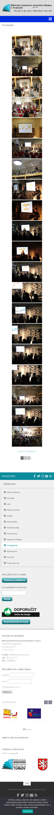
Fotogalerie (12, 545)
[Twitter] (38, 476)
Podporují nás (13, 563)
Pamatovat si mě (11, 687)
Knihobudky (12, 521)
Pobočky (10, 498)
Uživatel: (5, 675)
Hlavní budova (13, 492)
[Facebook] (34, 476)
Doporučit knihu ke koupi (16, 622)
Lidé (9, 504)
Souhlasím (27, 811)
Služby (9, 516)
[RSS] (50, 476)
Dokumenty (12, 533)
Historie (10, 557)
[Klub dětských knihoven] (15, 715)
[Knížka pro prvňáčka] (39, 715)
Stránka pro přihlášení (14, 580)
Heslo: (5, 681)
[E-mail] (46, 476)
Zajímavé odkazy (14, 539)
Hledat (7, 599)
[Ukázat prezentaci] (27, 451)
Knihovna (9, 484)
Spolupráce (12, 551)
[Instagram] (42, 476)
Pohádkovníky (13, 527)
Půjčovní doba (13, 510)
